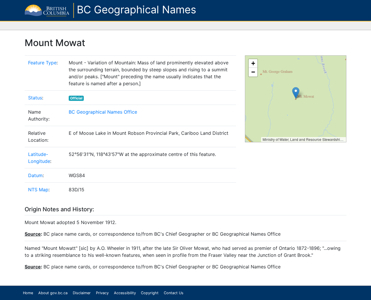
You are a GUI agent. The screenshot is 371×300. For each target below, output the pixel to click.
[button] (295, 93)
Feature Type (42, 63)
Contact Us (173, 293)
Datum (35, 175)
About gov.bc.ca (53, 293)
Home (28, 293)
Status (35, 98)
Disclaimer (82, 293)
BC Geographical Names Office (103, 112)
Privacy (102, 293)
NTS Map (38, 189)
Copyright (150, 293)
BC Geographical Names (136, 9)
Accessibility (125, 293)
